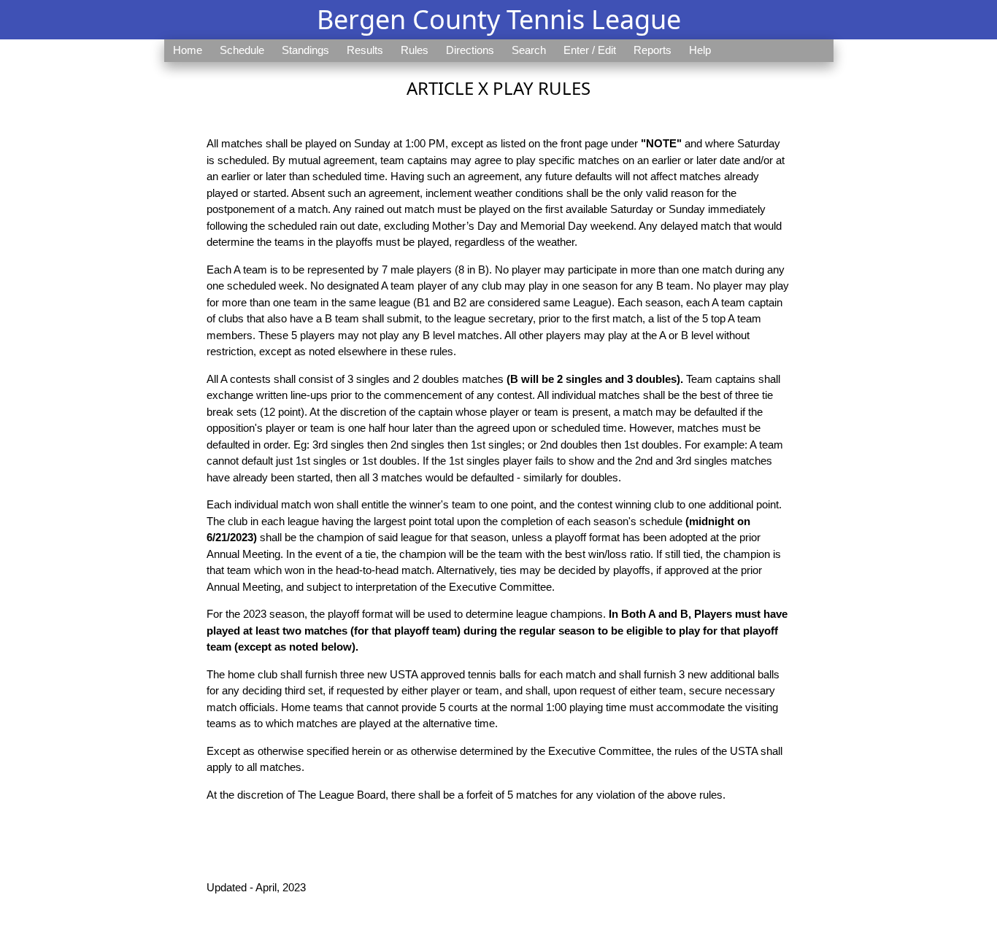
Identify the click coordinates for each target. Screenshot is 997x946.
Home (187, 50)
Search (529, 50)
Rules (414, 50)
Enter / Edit (589, 50)
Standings (305, 50)
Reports (652, 50)
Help (700, 50)
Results (365, 50)
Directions (470, 50)
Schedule (242, 50)
